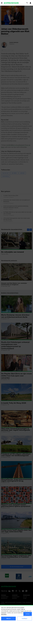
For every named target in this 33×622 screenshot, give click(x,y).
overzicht (3, 612)
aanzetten (4, 614)
